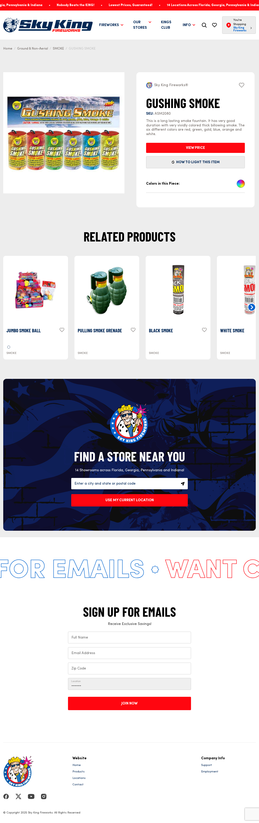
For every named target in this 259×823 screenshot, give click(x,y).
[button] (252, 307)
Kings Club (166, 25)
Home (7, 48)
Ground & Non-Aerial (32, 48)
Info (187, 25)
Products (78, 771)
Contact (78, 784)
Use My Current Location (129, 500)
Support (206, 765)
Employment (209, 771)
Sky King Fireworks (239, 29)
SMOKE (58, 48)
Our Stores (140, 25)
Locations (79, 778)
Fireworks (109, 25)
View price (195, 148)
